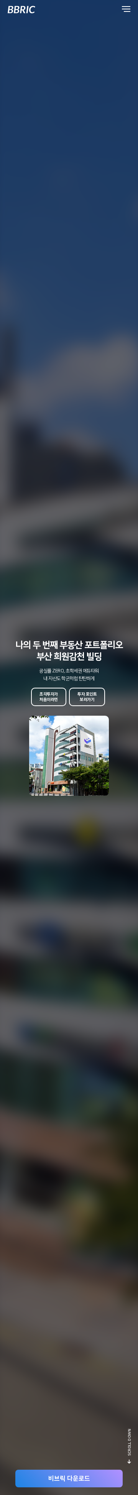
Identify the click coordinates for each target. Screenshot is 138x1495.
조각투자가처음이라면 (48, 697)
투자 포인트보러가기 (87, 697)
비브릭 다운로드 (69, 1478)
